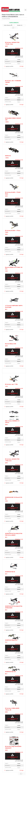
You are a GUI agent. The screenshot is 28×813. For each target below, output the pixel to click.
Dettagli (22, 66)
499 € (6, 750)
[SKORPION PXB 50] (14, 566)
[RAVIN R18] (14, 150)
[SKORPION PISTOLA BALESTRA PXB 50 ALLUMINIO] (14, 528)
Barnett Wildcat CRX (10, 343)
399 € (6, 712)
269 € (6, 46)
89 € (6, 309)
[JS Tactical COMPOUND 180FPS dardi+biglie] (14, 299)
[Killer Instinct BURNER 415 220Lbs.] (14, 415)
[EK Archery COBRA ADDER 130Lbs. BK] (14, 702)
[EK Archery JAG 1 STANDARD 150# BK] (14, 74)
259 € (6, 346)
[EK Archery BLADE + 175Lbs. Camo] (14, 224)
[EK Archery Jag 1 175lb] (14, 378)
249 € (6, 462)
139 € (6, 501)
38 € (6, 537)
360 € (6, 234)
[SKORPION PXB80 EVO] (14, 636)
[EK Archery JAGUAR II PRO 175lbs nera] (14, 453)
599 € (6, 424)
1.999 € (7, 122)
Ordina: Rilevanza (7, 25)
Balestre (18, 61)
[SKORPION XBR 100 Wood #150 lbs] (14, 491)
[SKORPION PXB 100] (14, 668)
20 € (6, 574)
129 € (6, 84)
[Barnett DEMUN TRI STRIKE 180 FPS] (14, 262)
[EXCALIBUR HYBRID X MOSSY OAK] (14, 112)
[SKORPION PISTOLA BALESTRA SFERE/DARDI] (14, 601)
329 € (6, 196)
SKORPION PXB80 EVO (11, 640)
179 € (6, 386)
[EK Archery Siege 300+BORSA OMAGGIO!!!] (14, 740)
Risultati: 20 (19, 25)
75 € (6, 642)
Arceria (18, 59)
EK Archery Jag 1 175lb (11, 384)
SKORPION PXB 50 (10, 571)
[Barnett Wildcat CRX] (14, 338)
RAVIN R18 (8, 155)
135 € (6, 271)
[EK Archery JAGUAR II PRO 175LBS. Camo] (14, 36)
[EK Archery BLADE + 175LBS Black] (14, 186)
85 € (6, 673)
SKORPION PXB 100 (10, 671)
